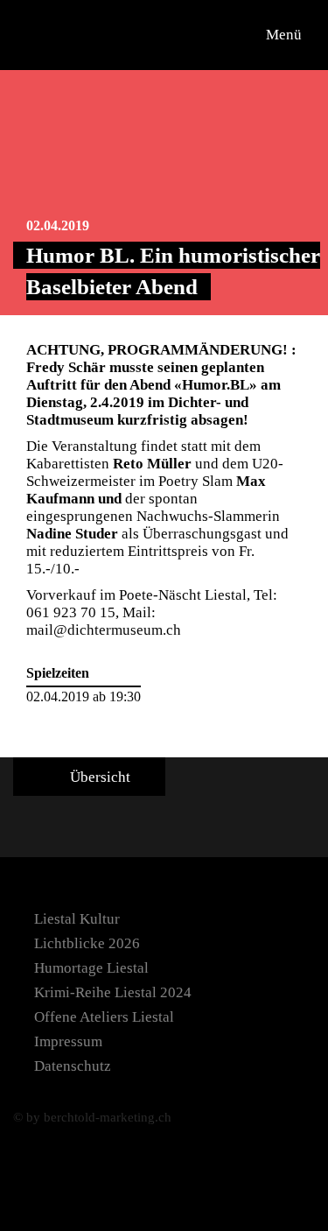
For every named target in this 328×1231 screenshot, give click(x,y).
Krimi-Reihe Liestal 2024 (113, 992)
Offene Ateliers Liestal (104, 1017)
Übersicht (98, 777)
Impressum (68, 1041)
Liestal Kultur (77, 919)
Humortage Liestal (91, 968)
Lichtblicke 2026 (87, 943)
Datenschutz (72, 1066)
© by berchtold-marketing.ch (92, 1117)
